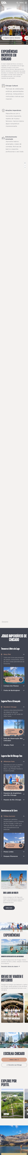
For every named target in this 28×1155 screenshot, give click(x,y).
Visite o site (13, 1059)
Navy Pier (7, 654)
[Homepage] (3, 3)
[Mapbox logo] (5, 622)
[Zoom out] (25, 165)
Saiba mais (9, 908)
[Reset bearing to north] (25, 167)
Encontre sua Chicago (15, 1065)
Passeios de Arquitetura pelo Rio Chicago (12, 794)
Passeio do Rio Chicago (12, 800)
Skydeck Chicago (10, 707)
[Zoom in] (25, 163)
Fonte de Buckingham (12, 690)
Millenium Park (9, 762)
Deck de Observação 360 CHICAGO (13, 739)
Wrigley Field (9, 745)
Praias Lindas (8, 852)
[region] (14, 392)
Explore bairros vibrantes (12, 38)
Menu (21, 3)
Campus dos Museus (11, 686)
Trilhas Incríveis (9, 816)
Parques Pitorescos (11, 856)
